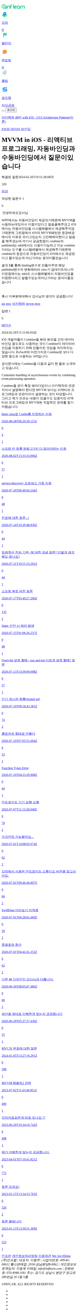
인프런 (6, 1256)
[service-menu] (3, 110)
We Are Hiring (61, 1256)
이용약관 (44, 1256)
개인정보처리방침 (25, 1256)
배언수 (6, 325)
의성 (5, 191)
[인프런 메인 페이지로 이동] (39, 6)
